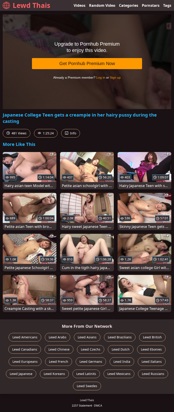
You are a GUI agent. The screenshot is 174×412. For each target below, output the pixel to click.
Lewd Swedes (87, 386)
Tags (167, 5)
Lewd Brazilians (120, 337)
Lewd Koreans (54, 374)
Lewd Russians (153, 374)
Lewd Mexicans (118, 374)
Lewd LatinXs (86, 374)
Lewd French (58, 361)
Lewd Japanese (21, 374)
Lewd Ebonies (151, 349)
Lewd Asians (87, 337)
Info (72, 133)
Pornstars (151, 5)
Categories (128, 5)
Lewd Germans (91, 361)
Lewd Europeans (25, 361)
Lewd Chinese (59, 349)
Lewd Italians (152, 361)
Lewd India (122, 361)
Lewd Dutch (121, 349)
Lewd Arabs (57, 337)
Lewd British (152, 337)
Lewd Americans (24, 337)
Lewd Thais (31, 5)
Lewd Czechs (90, 349)
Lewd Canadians (24, 349)
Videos (79, 5)
